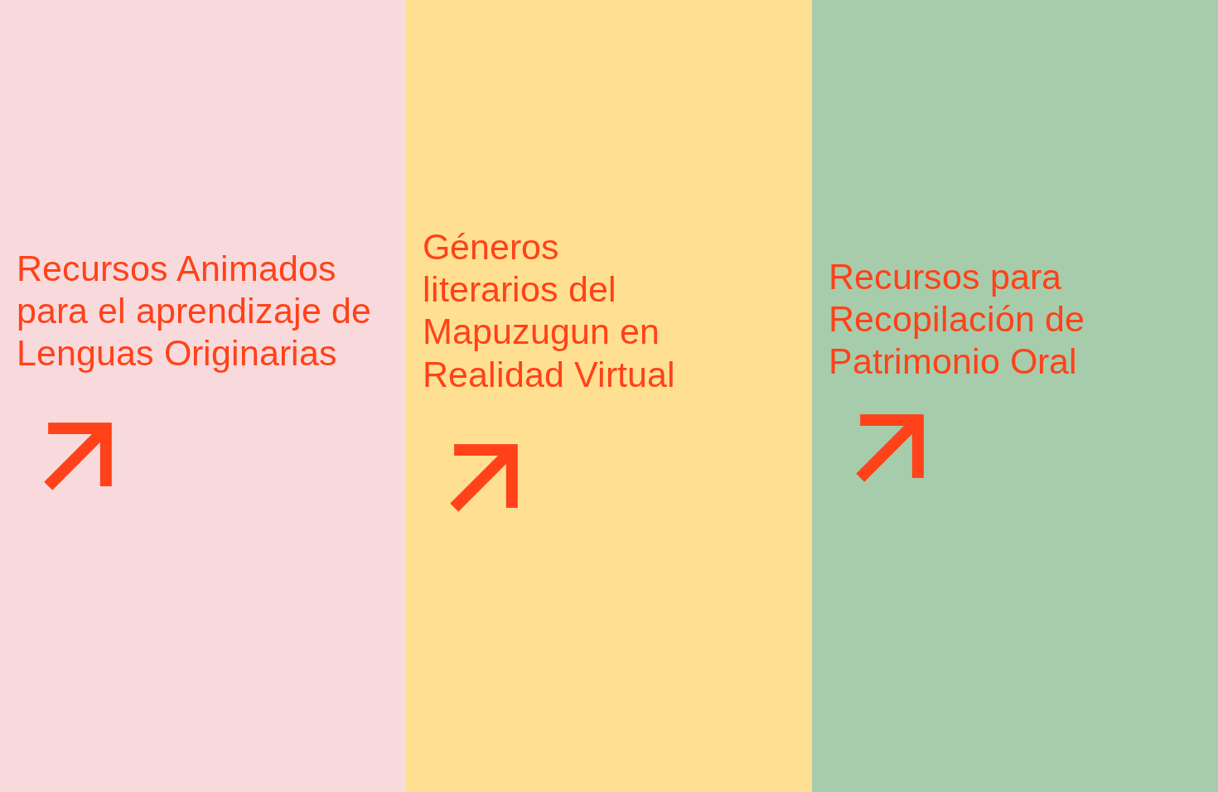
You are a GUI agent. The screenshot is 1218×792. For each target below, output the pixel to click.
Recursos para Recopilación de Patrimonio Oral (957, 319)
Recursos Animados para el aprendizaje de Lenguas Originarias (194, 311)
